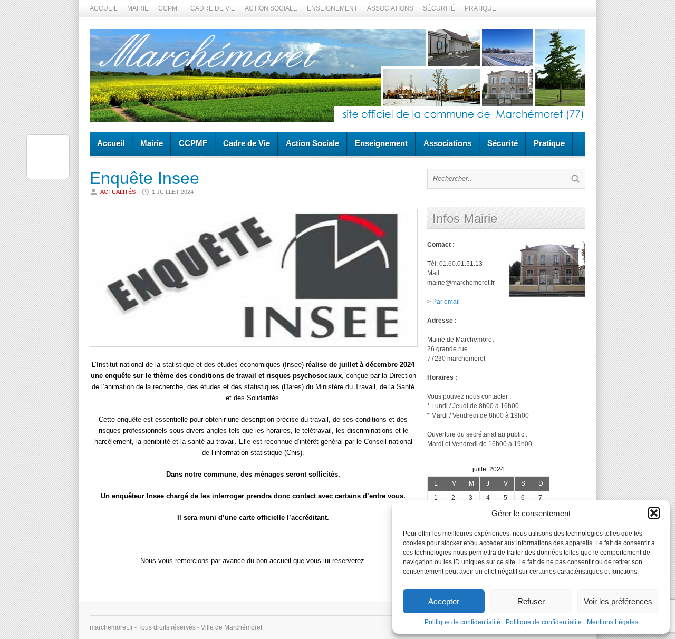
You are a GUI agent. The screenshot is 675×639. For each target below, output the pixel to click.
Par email (446, 301)
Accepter (443, 601)
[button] (654, 513)
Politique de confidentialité (462, 622)
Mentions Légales (612, 622)
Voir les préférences (618, 601)
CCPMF (169, 8)
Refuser (531, 601)
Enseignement (332, 8)
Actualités (118, 192)
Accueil (104, 8)
